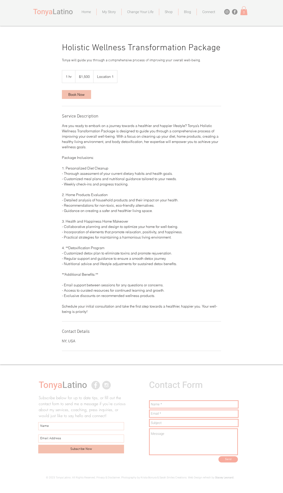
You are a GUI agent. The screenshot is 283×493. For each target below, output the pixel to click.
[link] (76, 94)
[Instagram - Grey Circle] (106, 385)
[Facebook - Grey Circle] (95, 385)
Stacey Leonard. (224, 478)
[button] (244, 10)
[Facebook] (234, 12)
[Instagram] (227, 12)
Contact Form (176, 385)
